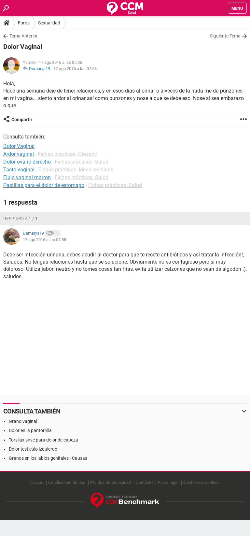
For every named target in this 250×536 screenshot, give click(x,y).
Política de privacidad (110, 482)
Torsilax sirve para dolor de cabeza (43, 439)
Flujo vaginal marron (27, 177)
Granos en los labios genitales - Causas (48, 458)
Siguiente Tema (225, 35)
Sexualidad (49, 22)
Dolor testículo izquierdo (33, 449)
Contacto (144, 482)
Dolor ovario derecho (27, 162)
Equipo (36, 482)
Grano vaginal (23, 421)
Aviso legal (168, 482)
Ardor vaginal (18, 154)
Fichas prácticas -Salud (81, 162)
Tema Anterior (23, 35)
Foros (24, 22)
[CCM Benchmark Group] (125, 501)
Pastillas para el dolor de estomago (43, 185)
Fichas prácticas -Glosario (67, 154)
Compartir (21, 119)
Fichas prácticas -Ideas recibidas (75, 170)
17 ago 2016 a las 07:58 (75, 68)
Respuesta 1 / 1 (20, 218)
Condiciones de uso (66, 482)
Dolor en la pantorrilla (30, 430)
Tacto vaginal (19, 170)
